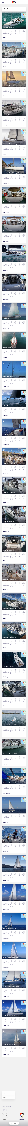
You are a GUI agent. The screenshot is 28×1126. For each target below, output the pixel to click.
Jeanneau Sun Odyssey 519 (11, 957)
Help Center (5, 1114)
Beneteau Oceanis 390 (10, 841)
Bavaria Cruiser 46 (8, 27)
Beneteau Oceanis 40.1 (10, 666)
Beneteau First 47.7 (8, 434)
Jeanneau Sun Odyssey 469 (11, 986)
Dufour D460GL (7, 231)
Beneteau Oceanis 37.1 (9, 725)
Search (6, 9)
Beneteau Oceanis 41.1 (9, 202)
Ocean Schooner (8, 347)
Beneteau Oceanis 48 (9, 463)
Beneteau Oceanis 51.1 (9, 899)
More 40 (5, 260)
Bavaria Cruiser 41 (8, 521)
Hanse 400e (6, 318)
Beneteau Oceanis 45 (9, 696)
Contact (4, 1119)
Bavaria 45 (6, 289)
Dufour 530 (6, 870)
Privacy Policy (5, 1117)
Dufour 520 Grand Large (10, 144)
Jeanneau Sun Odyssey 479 (11, 173)
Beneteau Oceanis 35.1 (10, 579)
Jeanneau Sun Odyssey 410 (11, 86)
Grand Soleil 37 (7, 56)
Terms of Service (6, 1115)
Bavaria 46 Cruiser (8, 115)
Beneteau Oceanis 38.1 (10, 637)
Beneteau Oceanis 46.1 (10, 783)
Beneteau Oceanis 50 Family (11, 754)
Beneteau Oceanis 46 (9, 492)
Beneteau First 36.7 (8, 812)
